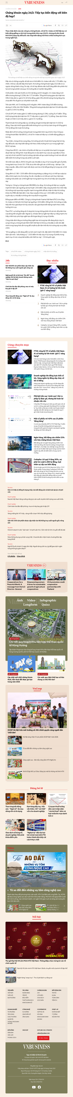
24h (19, 9)
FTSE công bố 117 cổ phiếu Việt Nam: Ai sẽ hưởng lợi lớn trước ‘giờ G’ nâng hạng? (53, 287)
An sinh (39, 1019)
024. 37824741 (47, 1030)
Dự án (54, 995)
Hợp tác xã (40, 1012)
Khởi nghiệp (56, 1012)
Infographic (48, 600)
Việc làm (10, 1035)
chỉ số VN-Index (16, 251)
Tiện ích (54, 1000)
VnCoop (37, 689)
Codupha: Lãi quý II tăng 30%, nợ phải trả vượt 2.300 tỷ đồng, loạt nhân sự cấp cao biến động (54, 327)
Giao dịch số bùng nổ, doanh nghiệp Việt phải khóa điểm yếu (15, 835)
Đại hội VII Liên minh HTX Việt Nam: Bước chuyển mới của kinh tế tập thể (42, 968)
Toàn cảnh (55, 997)
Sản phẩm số (26, 1014)
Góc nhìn (40, 1000)
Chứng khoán (11, 9)
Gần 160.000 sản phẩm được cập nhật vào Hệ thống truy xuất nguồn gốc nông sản (20, 267)
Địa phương (11, 997)
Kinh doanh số (27, 1002)
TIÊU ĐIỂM (11, 990)
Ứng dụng (25, 1016)
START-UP (55, 1009)
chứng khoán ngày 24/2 (32, 251)
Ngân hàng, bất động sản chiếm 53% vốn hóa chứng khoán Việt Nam (53, 319)
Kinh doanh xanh (42, 1016)
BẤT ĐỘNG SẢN (56, 990)
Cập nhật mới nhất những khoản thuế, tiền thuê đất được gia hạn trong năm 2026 (20, 679)
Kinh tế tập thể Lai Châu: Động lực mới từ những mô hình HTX (43, 771)
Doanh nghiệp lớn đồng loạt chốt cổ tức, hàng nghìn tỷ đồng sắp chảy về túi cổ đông (54, 297)
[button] (64, 905)
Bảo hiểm (25, 997)
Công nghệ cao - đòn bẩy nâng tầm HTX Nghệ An (39, 760)
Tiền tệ (24, 995)
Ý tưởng (55, 1014)
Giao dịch (21, 556)
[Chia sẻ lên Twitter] (59, 25)
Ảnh (20, 600)
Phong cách (12, 1037)
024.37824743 (37, 1082)
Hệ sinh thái (56, 1016)
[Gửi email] (62, 25)
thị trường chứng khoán (18, 255)
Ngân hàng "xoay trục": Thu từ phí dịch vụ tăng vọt (34, 978)
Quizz (46, 604)
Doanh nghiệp (12, 497)
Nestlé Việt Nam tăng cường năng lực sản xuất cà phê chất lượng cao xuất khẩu (35, 499)
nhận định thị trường (50, 251)
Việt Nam (10, 993)
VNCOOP (25, 1030)
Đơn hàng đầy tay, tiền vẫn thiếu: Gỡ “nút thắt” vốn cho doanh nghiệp (36, 808)
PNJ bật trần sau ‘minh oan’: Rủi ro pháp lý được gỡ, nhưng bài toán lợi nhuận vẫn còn (54, 305)
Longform (30, 604)
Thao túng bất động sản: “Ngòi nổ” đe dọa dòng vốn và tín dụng (20, 297)
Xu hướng (25, 1012)
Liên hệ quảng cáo (43, 1033)
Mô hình (40, 1014)
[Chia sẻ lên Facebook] (55, 25)
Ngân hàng (26, 993)
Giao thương (12, 1016)
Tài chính (10, 487)
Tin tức (54, 993)
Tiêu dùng (11, 1014)
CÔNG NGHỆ (26, 1009)
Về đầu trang (43, 1038)
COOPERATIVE (41, 1009)
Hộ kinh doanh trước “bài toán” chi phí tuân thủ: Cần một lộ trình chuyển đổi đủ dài (36, 530)
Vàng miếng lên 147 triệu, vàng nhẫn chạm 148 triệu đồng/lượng (30, 513)
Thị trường (11, 1012)
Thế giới (10, 995)
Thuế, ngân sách (27, 1000)
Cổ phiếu (11, 556)
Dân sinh (10, 1032)
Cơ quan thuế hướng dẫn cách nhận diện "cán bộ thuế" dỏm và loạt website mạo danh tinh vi (57, 811)
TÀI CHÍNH (25, 990)
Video (31, 600)
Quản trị (10, 1019)
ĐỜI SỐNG (11, 1030)
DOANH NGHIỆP (12, 1009)
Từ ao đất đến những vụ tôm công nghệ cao (37, 748)
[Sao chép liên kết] (66, 25)
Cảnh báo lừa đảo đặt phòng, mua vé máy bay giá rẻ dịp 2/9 (20, 287)
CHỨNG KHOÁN (42, 990)
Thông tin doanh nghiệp (13, 1022)
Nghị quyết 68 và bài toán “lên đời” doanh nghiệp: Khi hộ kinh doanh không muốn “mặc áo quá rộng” (20, 277)
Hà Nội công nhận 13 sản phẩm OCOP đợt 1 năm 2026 (40, 737)
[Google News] (47, 25)
